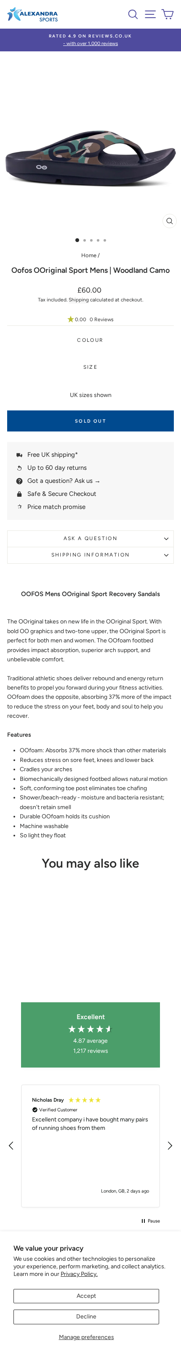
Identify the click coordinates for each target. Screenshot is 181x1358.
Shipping (79, 300)
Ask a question (91, 538)
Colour (90, 340)
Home (88, 255)
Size (90, 367)
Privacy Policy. (79, 1274)
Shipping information (90, 555)
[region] (90, 1146)
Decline (86, 1316)
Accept (86, 1295)
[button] (90, 319)
